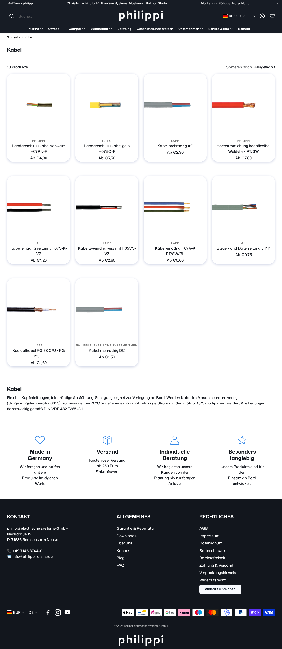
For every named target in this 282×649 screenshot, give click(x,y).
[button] (38, 16)
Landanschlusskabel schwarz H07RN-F (38, 148)
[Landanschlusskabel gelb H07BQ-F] (107, 105)
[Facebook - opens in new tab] (48, 612)
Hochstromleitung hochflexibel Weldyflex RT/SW (243, 148)
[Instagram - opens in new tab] (58, 612)
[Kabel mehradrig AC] (175, 105)
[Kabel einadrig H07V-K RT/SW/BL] (175, 207)
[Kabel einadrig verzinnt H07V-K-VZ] (38, 207)
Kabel (28, 37)
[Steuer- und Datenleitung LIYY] (243, 207)
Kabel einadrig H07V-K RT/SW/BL (175, 250)
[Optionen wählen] (64, 130)
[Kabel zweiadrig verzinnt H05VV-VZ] (107, 207)
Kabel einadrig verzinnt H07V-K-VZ (38, 250)
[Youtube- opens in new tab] (67, 612)
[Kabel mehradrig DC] (107, 310)
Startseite (13, 37)
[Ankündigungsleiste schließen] (277, 3)
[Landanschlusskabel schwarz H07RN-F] (38, 105)
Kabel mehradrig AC (175, 145)
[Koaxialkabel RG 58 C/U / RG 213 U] (38, 310)
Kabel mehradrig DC (107, 350)
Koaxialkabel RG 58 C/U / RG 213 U (38, 353)
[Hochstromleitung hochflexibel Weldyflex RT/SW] (243, 105)
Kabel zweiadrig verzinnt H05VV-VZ (107, 250)
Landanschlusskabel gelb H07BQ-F (107, 148)
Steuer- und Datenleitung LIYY (243, 248)
